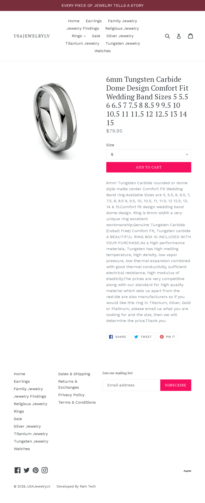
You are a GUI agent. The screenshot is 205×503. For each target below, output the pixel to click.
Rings (80, 35)
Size (110, 145)
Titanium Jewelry (82, 43)
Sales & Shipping (74, 373)
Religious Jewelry (122, 28)
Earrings (94, 20)
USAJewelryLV (32, 35)
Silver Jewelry (120, 35)
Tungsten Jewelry (123, 43)
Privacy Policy (71, 394)
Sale (96, 35)
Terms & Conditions (77, 402)
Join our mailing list (117, 373)
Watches (102, 50)
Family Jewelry (122, 20)
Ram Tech (88, 486)
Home (74, 20)
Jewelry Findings (82, 28)
